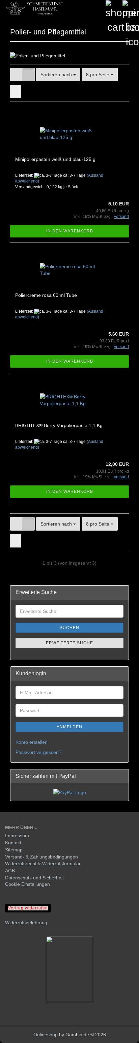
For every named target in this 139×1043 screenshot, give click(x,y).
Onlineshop (45, 1034)
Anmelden (69, 727)
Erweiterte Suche (69, 643)
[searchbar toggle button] (96, 8)
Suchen (69, 627)
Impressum (17, 835)
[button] (16, 74)
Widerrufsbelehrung (26, 922)
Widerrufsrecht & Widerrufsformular (43, 863)
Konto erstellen (32, 742)
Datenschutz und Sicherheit (34, 877)
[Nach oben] (120, 1033)
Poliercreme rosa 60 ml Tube (46, 295)
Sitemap (14, 849)
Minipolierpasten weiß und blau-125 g (55, 159)
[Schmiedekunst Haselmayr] (33, 8)
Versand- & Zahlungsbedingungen (41, 856)
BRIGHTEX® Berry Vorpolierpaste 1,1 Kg (59, 425)
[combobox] (58, 74)
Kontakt (13, 842)
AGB (10, 870)
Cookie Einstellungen (27, 884)
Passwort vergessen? (38, 752)
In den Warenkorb (69, 231)
